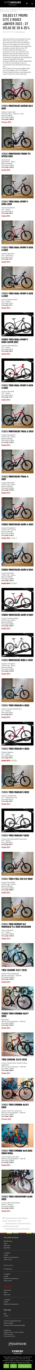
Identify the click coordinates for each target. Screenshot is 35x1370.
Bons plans (14, 1218)
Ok (6, 1366)
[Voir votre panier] (27, 3)
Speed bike (7, 1247)
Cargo (5, 1243)
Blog (5, 1313)
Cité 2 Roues (22, 1218)
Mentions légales (8, 1323)
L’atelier (6, 1255)
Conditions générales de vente (12, 1321)
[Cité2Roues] (12, 3)
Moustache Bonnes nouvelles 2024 (17, 1228)
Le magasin (7, 1253)
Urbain (19, 1220)
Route (5, 1220)
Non (13, 1366)
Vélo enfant (7, 1245)
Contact (6, 1316)
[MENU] (32, 3)
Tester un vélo (8, 1259)
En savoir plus (25, 1366)
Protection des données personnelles (14, 1325)
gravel (5, 1292)
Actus (7, 9)
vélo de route (7, 1290)
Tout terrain (12, 1220)
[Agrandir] (31, 81)
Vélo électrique (8, 1241)
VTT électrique (8, 1269)
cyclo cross (7, 1294)
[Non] (33, 1362)
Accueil (2, 9)
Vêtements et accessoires (11, 1257)
